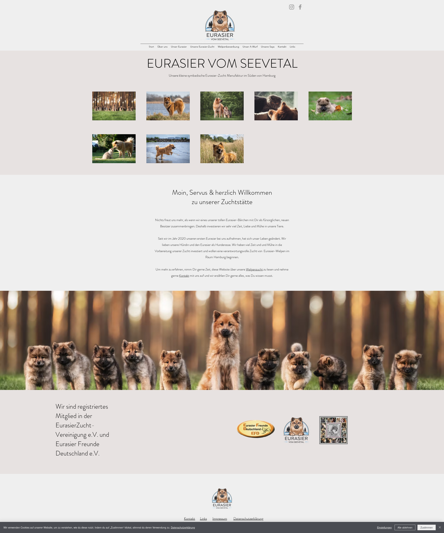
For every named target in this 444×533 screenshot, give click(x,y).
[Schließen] (440, 527)
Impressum (219, 518)
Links (203, 518)
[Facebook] (300, 7)
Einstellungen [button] (384, 527)
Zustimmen (426, 527)
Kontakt (184, 275)
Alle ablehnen (405, 527)
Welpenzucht (254, 269)
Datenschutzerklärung (248, 518)
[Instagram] (291, 7)
